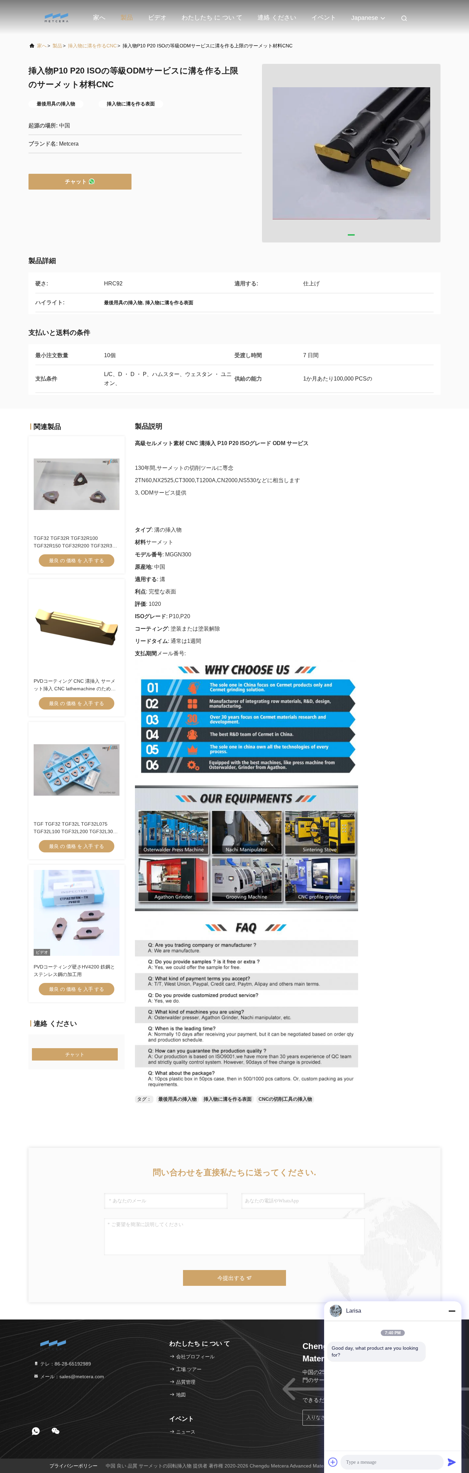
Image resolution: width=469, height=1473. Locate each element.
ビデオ (157, 17)
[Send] (451, 1462)
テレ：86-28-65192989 (65, 1364)
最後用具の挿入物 (177, 1099)
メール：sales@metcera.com (71, 1376)
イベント (323, 17)
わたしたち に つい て (212, 17)
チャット (76, 181)
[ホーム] (56, 17)
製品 (127, 17)
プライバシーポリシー (73, 1466)
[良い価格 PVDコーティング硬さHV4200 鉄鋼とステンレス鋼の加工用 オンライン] (76, 913)
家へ (99, 17)
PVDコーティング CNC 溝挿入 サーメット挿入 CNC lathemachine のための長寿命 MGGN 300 (75, 688)
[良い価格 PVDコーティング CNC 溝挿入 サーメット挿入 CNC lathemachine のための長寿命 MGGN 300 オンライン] (76, 627)
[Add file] (333, 1462)
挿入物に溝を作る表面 (228, 1099)
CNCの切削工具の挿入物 (285, 1099)
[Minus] (452, 1311)
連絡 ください (277, 17)
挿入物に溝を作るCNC (92, 45)
